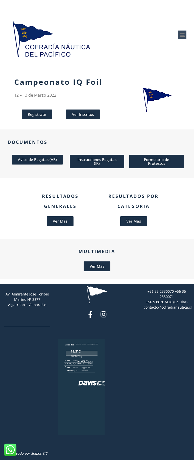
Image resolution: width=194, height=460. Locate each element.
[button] (182, 35)
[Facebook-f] (90, 314)
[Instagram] (103, 314)
